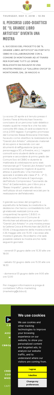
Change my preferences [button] (32, 383)
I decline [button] (32, 375)
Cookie (10, 374)
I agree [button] (32, 369)
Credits (9, 371)
